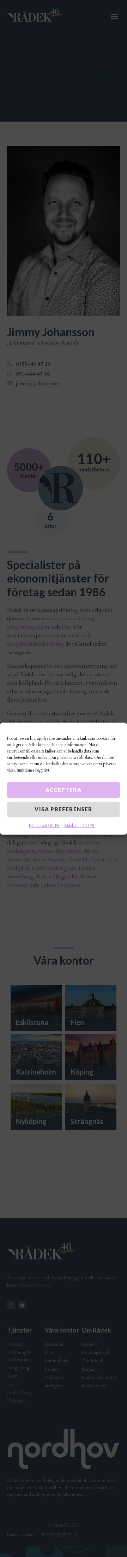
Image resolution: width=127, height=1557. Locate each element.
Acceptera (63, 789)
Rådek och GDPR (44, 825)
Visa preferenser (63, 809)
